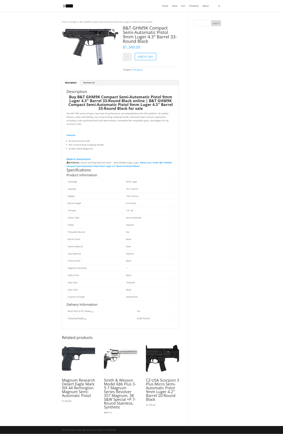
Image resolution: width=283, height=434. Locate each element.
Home (165, 6)
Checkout (194, 6)
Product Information (81, 175)
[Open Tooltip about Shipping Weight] (85, 319)
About (206, 6)
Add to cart (145, 56)
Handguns (73, 22)
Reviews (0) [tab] (89, 82)
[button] (113, 30)
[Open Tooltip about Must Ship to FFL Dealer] (92, 311)
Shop (174, 6)
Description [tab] (71, 82)
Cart (183, 6)
